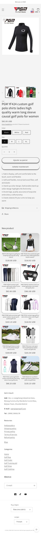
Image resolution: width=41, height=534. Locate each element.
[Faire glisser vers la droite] (38, 93)
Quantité (5, 147)
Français (19, 522)
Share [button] (6, 214)
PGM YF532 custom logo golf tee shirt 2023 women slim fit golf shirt (30, 316)
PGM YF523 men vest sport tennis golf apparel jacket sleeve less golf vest (30, 347)
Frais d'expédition (7, 124)
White (17, 132)
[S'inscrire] (34, 485)
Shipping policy (10, 428)
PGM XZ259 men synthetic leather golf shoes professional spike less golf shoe (30, 378)
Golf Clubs (8, 460)
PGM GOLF (11, 530)
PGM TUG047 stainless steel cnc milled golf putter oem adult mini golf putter (30, 286)
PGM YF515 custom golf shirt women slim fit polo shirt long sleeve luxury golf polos (11, 378)
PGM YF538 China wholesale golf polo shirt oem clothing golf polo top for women (30, 255)
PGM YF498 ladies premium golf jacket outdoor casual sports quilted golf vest (11, 316)
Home (6, 454)
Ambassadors (9, 425)
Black (6, 132)
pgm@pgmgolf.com (18, 409)
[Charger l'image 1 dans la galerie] (10, 92)
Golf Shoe (8, 466)
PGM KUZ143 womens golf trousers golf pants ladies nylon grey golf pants (11, 286)
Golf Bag (7, 457)
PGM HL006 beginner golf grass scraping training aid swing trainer (11, 255)
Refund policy (9, 437)
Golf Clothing (9, 469)
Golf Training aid (10, 463)
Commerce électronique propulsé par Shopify (25, 530)
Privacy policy (9, 431)
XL (26, 141)
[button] (2, 9)
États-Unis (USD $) (19, 509)
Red (26, 132)
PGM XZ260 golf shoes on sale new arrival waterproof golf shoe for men (11, 347)
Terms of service (10, 434)
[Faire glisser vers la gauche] (2, 93)
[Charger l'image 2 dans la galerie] (20, 92)
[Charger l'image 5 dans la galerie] (31, 92)
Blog (6, 442)
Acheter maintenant (20, 167)
